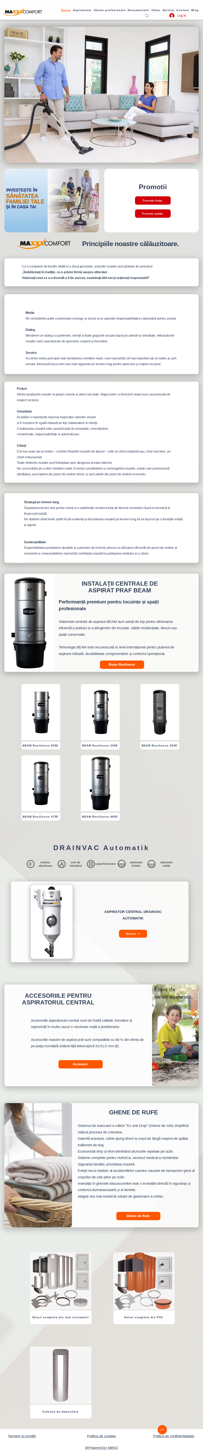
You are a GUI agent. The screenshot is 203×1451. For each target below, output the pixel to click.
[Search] (147, 15)
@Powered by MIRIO (101, 1448)
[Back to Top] (162, 1429)
